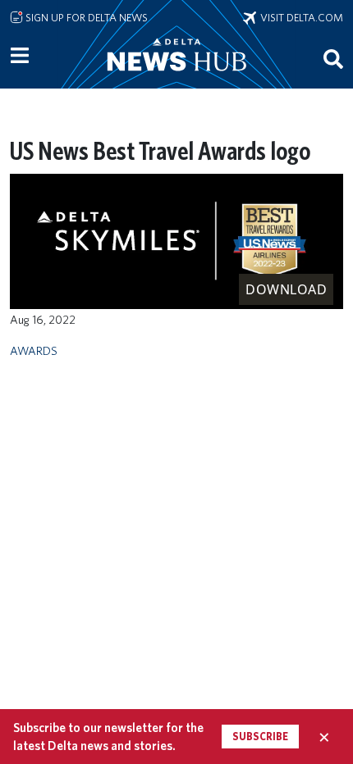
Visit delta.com (299, 17)
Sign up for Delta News (85, 17)
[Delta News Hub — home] (176, 77)
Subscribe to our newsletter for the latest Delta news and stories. (108, 736)
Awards (33, 350)
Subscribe (260, 736)
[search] (333, 58)
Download (286, 289)
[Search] (333, 58)
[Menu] (20, 56)
